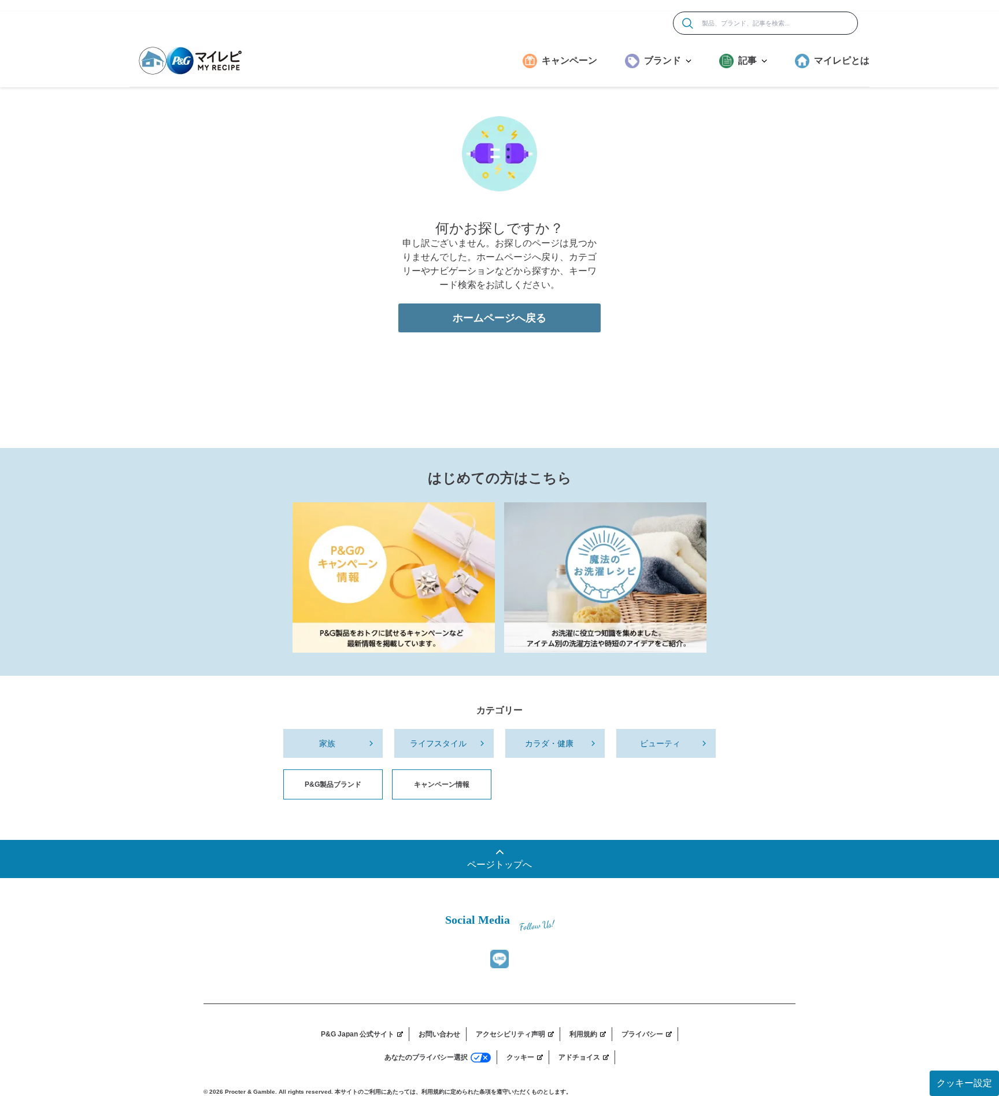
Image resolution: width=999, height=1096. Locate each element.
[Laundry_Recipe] (605, 577)
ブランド (662, 60)
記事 (747, 60)
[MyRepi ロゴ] (190, 60)
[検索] (687, 23)
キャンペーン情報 (441, 784)
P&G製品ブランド (333, 784)
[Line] (499, 959)
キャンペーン (569, 60)
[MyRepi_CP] (394, 577)
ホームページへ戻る (499, 318)
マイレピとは (842, 60)
